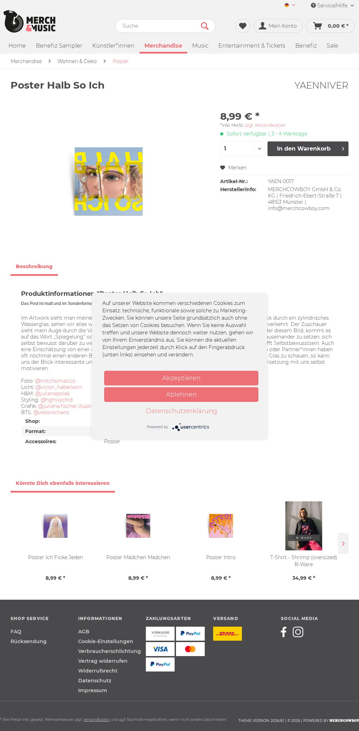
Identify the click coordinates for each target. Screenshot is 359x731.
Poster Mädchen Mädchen (138, 557)
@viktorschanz (51, 412)
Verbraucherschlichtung (109, 651)
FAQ (16, 631)
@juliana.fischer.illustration (71, 406)
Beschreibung (34, 266)
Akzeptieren (181, 378)
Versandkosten (96, 719)
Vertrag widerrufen (103, 661)
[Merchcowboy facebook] (286, 632)
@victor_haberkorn (59, 387)
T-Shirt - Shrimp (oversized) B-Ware (303, 561)
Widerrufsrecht (97, 671)
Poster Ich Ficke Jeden (55, 557)
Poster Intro (221, 557)
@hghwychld (57, 400)
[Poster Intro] (221, 525)
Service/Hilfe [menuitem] (332, 5)
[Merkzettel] (242, 26)
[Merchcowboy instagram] (298, 632)
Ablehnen (181, 394)
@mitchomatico (55, 381)
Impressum (92, 690)
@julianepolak (52, 393)
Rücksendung (29, 641)
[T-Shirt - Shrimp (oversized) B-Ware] (303, 525)
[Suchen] (204, 26)
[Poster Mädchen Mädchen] (138, 525)
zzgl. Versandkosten (265, 125)
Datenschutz (94, 680)
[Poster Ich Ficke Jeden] (55, 525)
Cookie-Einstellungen (105, 641)
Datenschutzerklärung (181, 411)
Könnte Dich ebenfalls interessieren (63, 483)
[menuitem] (290, 5)
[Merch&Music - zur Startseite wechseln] (29, 21)
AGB (83, 631)
